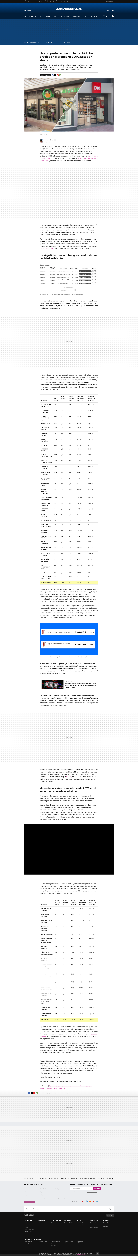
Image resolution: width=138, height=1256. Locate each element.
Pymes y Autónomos (106, 1225)
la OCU (68, 777)
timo (56, 1195)
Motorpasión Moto (81, 1225)
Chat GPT (38, 1178)
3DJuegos (40, 1222)
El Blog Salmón (107, 1222)
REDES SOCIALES (64, 16)
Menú (29, 10)
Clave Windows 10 (55, 1178)
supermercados (79, 1093)
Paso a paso (28, 1189)
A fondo (48, 1093)
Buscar (110, 1208)
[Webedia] (29, 1215)
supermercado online (67, 1093)
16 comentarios (46, 75)
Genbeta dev (58, 1192)
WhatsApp (43, 1198)
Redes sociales (29, 1195)
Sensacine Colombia (53, 1244)
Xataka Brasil (28, 1243)
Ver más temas (29, 1202)
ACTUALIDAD (33, 16)
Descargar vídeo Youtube (68, 1178)
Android (47, 42)
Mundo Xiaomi (28, 1231)
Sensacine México (55, 1241)
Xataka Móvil (28, 1225)
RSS (90, 1201)
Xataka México (28, 1241)
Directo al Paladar (68, 1222)
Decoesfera (93, 1225)
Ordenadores (54, 42)
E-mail (60, 75)
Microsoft (40, 42)
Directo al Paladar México (68, 1242)
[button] (50, 140)
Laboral (42, 1195)
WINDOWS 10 (77, 16)
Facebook (110, 16)
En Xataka (69, 681)
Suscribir (97, 1188)
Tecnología (62, 42)
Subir (109, 1215)
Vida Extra (40, 1225)
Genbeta (69, 8)
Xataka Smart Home (29, 1229)
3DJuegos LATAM (42, 1241)
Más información (81, 1254)
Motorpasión (80, 1222)
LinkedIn (97, 1201)
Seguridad (43, 1192)
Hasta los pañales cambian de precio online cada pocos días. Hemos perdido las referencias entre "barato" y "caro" (80, 685)
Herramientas (28, 1192)
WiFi (68, 42)
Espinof (53, 1225)
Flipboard (107, 16)
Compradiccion (94, 1227)
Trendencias (93, 1222)
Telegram (113, 16)
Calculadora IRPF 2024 (83, 1178)
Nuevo (109, 10)
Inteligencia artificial (60, 1189)
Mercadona (56, 1093)
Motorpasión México (80, 1242)
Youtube (83, 1201)
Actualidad (43, 1189)
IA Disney (45, 1178)
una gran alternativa (47, 248)
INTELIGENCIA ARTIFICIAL (48, 16)
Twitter (104, 16)
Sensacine (53, 1222)
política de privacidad (91, 1192)
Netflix (26, 1198)
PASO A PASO (94, 16)
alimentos (89, 1093)
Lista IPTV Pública (95, 1178)
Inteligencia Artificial (60, 1198)
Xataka (26, 1222)
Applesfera (27, 1227)
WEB (85, 16)
